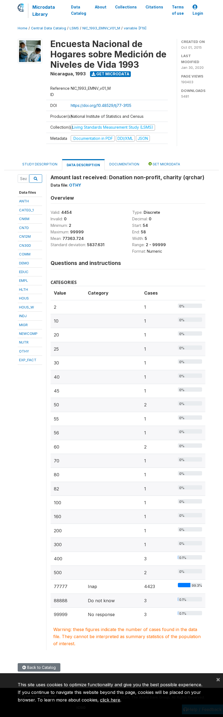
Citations (154, 7)
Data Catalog (78, 10)
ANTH (24, 201)
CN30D (25, 245)
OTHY (24, 351)
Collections (126, 7)
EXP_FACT (27, 360)
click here (110, 700)
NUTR (24, 342)
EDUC (24, 272)
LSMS (74, 28)
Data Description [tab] (83, 165)
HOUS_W (26, 307)
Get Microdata (112, 74)
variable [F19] (135, 28)
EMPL (23, 280)
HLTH (23, 289)
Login (198, 13)
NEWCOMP (28, 333)
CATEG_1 (26, 210)
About (100, 7)
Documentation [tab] (124, 164)
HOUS (24, 298)
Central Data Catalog (48, 28)
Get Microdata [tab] (166, 164)
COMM (24, 254)
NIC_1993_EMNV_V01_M (101, 28)
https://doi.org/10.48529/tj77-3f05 (101, 105)
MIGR (23, 325)
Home (22, 28)
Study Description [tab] (39, 164)
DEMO (24, 263)
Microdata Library (43, 10)
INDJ (23, 316)
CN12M (25, 236)
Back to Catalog (41, 667)
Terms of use (178, 10)
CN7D (24, 227)
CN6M (24, 219)
